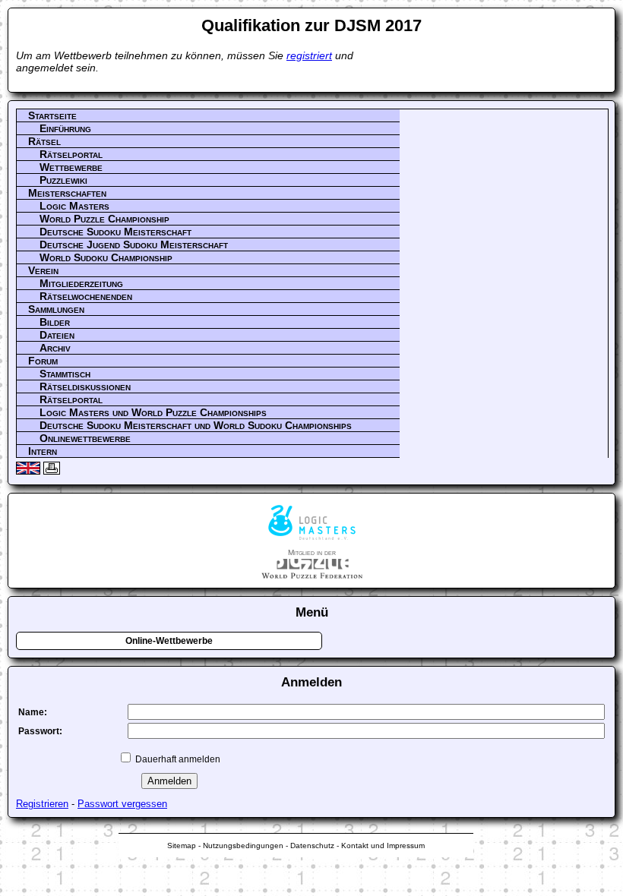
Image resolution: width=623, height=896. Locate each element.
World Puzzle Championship (104, 219)
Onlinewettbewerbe (85, 438)
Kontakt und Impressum (383, 845)
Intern (42, 451)
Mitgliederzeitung (81, 283)
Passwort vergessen (122, 803)
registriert (309, 55)
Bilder (55, 322)
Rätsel (44, 141)
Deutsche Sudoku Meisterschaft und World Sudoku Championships (196, 425)
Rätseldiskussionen (85, 386)
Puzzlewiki (63, 180)
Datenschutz (312, 845)
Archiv (55, 348)
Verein (43, 270)
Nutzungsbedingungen (243, 845)
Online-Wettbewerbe (169, 640)
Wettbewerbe (71, 167)
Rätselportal (71, 154)
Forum (43, 361)
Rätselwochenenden (86, 296)
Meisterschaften (67, 193)
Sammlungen (56, 309)
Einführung (65, 128)
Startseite (52, 115)
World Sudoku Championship (106, 257)
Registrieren (42, 803)
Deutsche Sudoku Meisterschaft (115, 232)
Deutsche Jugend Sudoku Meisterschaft (134, 244)
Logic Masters (74, 206)
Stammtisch (65, 374)
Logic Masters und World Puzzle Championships (153, 412)
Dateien (57, 335)
